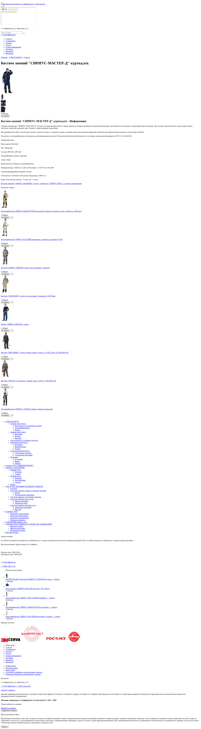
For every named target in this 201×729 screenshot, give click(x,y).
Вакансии (9, 51)
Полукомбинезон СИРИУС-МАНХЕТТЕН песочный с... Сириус (31, 607)
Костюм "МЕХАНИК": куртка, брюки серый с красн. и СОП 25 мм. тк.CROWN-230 (34, 353)
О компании (10, 41)
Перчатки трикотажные (19, 514)
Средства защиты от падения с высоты (25, 497)
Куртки (18, 436)
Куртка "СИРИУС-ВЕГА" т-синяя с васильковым (62, 184)
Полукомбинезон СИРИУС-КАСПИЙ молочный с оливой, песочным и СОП (32, 239)
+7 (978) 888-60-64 (8, 35)
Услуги (8, 45)
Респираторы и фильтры (24, 495)
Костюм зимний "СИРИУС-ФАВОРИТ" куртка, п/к (21, 184)
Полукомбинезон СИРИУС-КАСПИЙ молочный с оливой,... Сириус (33, 617)
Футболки (19, 459)
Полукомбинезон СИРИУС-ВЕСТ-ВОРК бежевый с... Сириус (30, 598)
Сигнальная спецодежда (20, 451)
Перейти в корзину (8, 708)
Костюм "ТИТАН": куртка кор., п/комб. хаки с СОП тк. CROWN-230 (28, 381)
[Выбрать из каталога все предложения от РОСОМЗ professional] (56, 641)
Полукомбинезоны (22, 428)
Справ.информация (13, 47)
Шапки (18, 463)
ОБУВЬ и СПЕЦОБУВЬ (15, 468)
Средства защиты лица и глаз (22, 499)
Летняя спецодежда (18, 424)
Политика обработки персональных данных (23, 674)
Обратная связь (12, 668)
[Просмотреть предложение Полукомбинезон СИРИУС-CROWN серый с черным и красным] (5, 405)
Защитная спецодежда (19, 442)
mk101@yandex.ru (8, 690)
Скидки (9, 43)
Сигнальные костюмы (23, 455)
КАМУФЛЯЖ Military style (16, 522)
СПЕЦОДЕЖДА (15, 57)
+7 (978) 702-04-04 (23, 686)
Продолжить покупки (9, 710)
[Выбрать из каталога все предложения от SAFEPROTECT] (32, 641)
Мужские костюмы (17, 530)
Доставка (9, 49)
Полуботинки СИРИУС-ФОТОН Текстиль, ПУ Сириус (28, 589)
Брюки (17, 430)
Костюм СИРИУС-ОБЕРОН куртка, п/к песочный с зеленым (25, 268)
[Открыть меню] (2, 2)
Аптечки (13, 489)
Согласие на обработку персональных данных (24, 672)
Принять (5, 727)
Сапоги (18, 474)
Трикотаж (14, 457)
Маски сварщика (21, 501)
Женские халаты (16, 526)
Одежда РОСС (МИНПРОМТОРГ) (19, 466)
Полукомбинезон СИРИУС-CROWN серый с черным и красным (27, 409)
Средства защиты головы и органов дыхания (28, 491)
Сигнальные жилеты (23, 453)
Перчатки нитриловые (19, 516)
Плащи (17, 449)
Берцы (12, 484)
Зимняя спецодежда (18, 432)
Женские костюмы (17, 528)
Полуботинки (20, 480)
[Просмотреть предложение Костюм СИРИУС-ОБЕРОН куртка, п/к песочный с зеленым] (5, 264)
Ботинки (18, 472)
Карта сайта (10, 670)
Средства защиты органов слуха (23, 505)
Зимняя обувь (15, 470)
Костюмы (18, 434)
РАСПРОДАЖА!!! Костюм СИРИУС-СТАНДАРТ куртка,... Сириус (33, 579)
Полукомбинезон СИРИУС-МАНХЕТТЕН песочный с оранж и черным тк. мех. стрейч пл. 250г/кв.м (41, 211)
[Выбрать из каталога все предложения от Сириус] (74, 641)
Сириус (27, 57)
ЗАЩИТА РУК (12, 512)
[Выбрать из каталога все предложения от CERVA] (14, 641)
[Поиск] (2, 6)
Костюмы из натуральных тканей (28, 426)
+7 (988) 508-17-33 (8, 566)
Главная (9, 39)
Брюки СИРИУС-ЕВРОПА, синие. (15, 324)
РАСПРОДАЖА (12, 533)
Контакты (9, 53)
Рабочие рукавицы (17, 520)
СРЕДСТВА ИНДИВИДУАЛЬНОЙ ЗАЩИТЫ (24, 486)
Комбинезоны (20, 447)
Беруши (18, 510)
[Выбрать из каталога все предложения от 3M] (4, 641)
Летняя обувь (15, 476)
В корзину (5, 217)
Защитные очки (21, 503)
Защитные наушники (23, 507)
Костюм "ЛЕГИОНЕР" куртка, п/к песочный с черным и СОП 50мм (28, 296)
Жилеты (18, 438)
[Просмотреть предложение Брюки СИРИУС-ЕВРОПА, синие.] (5, 320)
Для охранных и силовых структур (24, 440)
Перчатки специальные (19, 518)
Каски (17, 493)
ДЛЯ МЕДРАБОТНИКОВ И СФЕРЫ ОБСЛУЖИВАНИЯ (29, 524)
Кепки (17, 461)
